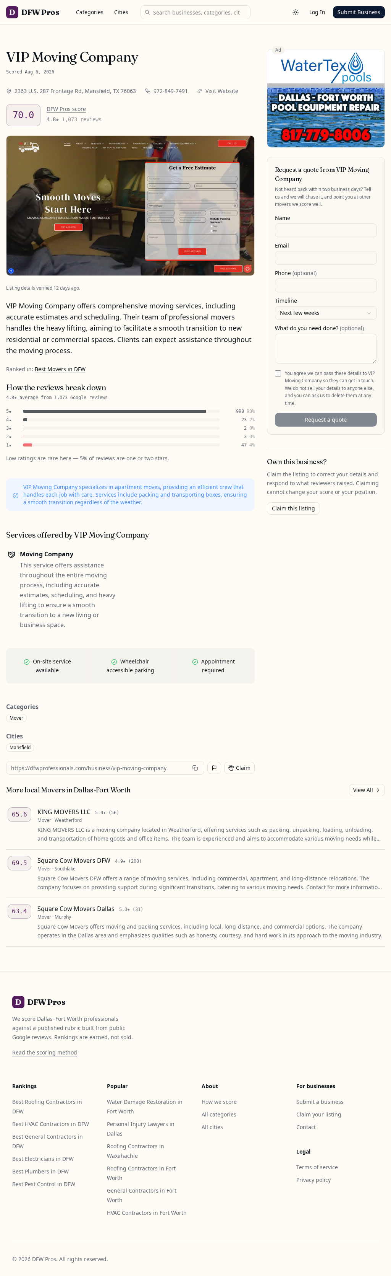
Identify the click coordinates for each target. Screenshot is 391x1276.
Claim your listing (318, 1114)
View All (363, 790)
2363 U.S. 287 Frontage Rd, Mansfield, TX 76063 (75, 91)
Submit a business (320, 1101)
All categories (219, 1114)
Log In (317, 12)
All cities (212, 1127)
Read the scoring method (44, 1052)
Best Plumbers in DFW (40, 1171)
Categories (89, 12)
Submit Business (359, 12)
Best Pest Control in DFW (43, 1184)
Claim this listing (293, 508)
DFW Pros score (66, 108)
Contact (306, 1127)
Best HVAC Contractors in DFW (50, 1124)
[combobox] (326, 313)
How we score (219, 1101)
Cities (121, 12)
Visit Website (221, 91)
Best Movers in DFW (60, 369)
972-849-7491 (170, 91)
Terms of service (317, 1167)
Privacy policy (313, 1179)
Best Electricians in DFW (43, 1158)
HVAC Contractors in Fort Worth (147, 1212)
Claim (243, 767)
